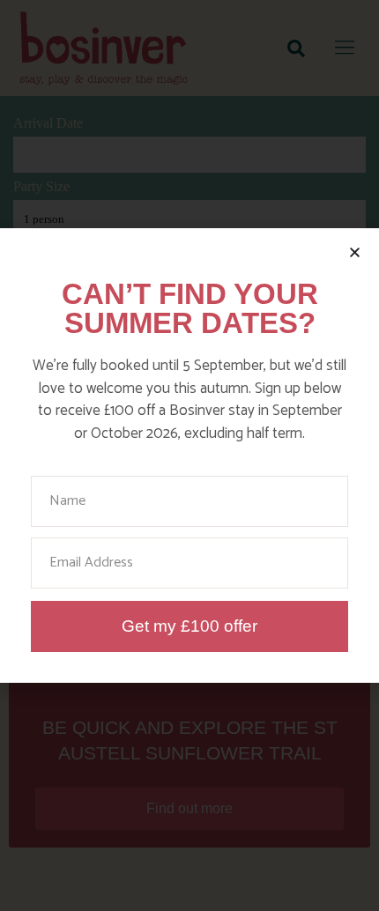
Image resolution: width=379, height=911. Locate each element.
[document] (189, 455)
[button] (354, 252)
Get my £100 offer (189, 626)
